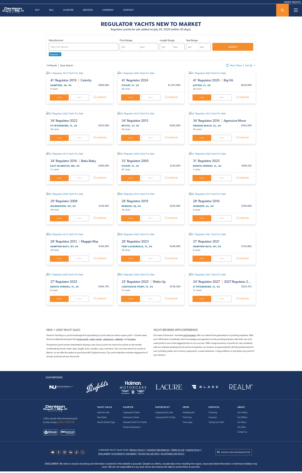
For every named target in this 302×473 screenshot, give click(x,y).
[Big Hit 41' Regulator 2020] (222, 73)
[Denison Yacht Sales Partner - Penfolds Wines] (97, 387)
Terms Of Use (177, 450)
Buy (37, 10)
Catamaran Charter (131, 417)
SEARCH (232, 46)
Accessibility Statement (124, 454)
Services (88, 10)
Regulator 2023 (135, 241)
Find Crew (187, 417)
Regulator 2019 (71, 80)
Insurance (213, 417)
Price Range (126, 40)
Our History (242, 412)
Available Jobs (189, 412)
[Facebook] (59, 452)
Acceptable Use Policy (173, 454)
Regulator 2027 (222, 281)
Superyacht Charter (131, 412)
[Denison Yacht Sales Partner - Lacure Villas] (169, 387)
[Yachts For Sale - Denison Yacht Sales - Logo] (12, 10)
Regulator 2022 (63, 120)
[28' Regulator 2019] (151, 193)
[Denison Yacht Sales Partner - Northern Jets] (61, 387)
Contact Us (242, 432)
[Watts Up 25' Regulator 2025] (151, 274)
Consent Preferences (158, 450)
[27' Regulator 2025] (79, 274)
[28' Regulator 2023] (151, 234)
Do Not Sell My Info (148, 454)
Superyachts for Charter (165, 417)
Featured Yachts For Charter (135, 422)
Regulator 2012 (74, 241)
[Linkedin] (71, 452)
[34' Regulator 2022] (79, 113)
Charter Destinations (131, 427)
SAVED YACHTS (292, 2)
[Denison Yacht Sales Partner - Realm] (241, 387)
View (59, 97)
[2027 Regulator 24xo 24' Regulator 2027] (222, 274)
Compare (101, 97)
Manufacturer (56, 40)
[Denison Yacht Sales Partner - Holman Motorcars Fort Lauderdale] (133, 387)
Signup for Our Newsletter (235, 452)
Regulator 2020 (213, 80)
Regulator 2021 (206, 241)
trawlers (132, 339)
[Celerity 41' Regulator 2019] (79, 73)
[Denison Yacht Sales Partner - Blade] (205, 387)
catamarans (108, 339)
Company (108, 10)
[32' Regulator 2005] (151, 153)
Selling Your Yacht (216, 422)
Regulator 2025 (206, 161)
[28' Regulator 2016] (222, 193)
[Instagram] (65, 452)
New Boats (102, 417)
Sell (51, 10)
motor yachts (95, 339)
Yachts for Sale (103, 412)
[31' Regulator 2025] (222, 153)
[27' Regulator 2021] (222, 234)
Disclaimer (104, 454)
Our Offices (242, 417)
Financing (213, 412)
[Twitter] (83, 452)
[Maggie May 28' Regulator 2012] (79, 234)
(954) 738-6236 (66, 422)
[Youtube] (53, 452)
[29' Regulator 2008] (79, 193)
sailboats (119, 339)
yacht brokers (189, 335)
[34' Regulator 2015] (151, 113)
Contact (128, 10)
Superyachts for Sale (164, 412)
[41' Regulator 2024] (151, 73)
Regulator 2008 (63, 201)
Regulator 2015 (135, 120)
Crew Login (188, 422)
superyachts (82, 339)
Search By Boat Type (106, 422)
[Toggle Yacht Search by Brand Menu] (282, 10)
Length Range (167, 40)
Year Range (192, 40)
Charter (68, 10)
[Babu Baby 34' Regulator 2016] (79, 153)
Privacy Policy (137, 450)
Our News (242, 422)
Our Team (242, 427)
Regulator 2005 (135, 161)
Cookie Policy (193, 450)
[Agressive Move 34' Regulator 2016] (222, 113)
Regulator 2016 (219, 120)
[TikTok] (77, 452)
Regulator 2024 (135, 80)
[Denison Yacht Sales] (55, 408)
